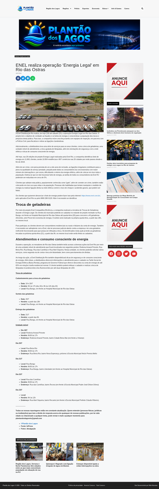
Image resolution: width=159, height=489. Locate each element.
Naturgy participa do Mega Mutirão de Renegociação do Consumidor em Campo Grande (122, 197)
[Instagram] (119, 253)
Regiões (66, 8)
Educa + (105, 8)
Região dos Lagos (53, 8)
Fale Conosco (100, 485)
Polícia (76, 8)
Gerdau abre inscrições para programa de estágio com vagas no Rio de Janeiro (122, 164)
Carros (126, 8)
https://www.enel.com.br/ (90, 196)
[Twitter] (126, 253)
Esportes (85, 8)
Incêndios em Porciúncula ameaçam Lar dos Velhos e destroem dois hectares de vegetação (124, 132)
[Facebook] (111, 253)
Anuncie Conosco (89, 485)
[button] (142, 8)
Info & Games (116, 8)
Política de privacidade (75, 485)
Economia (95, 8)
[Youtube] (134, 253)
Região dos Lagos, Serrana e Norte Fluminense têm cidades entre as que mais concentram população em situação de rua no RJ (28, 468)
